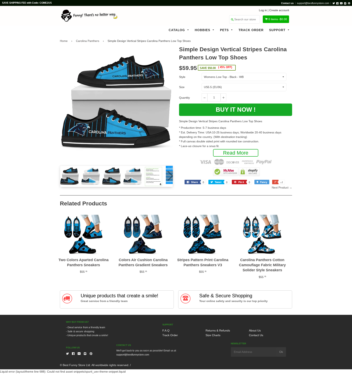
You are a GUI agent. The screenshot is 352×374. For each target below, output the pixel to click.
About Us (255, 330)
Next (169, 176)
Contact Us (256, 335)
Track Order (251, 30)
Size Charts (213, 335)
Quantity (184, 97)
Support (277, 30)
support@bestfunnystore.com (313, 3)
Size (182, 87)
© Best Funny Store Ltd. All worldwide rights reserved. (94, 365)
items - (277, 19)
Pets (225, 30)
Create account (279, 10)
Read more (235, 153)
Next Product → (282, 187)
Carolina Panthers (87, 41)
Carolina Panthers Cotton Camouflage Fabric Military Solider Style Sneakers (262, 265)
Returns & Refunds (218, 330)
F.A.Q (165, 330)
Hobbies (203, 30)
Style (182, 77)
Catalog (177, 30)
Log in (263, 10)
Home (64, 41)
